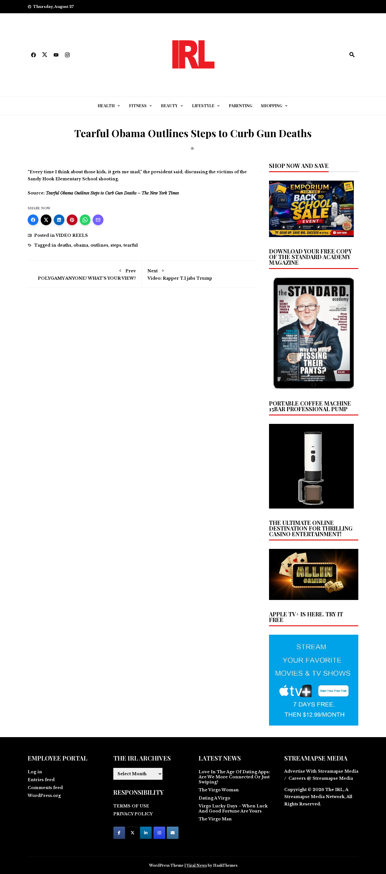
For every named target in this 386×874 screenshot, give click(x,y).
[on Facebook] (119, 833)
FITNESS (138, 105)
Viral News (197, 865)
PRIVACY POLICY (133, 813)
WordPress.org (44, 795)
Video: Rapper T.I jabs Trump (180, 274)
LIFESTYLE (203, 105)
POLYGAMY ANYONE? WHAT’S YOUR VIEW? (87, 274)
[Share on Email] (98, 219)
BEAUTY (169, 105)
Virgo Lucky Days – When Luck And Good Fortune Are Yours (233, 808)
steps (115, 245)
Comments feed (45, 787)
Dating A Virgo (214, 798)
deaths (64, 245)
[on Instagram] (159, 833)
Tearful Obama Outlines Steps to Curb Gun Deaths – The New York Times (112, 193)
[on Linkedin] (146, 833)
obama (80, 245)
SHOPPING (271, 105)
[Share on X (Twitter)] (46, 219)
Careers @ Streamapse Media (321, 778)
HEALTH (106, 105)
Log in (35, 771)
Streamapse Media (304, 796)
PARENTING (240, 105)
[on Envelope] (173, 833)
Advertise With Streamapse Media (321, 771)
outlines (99, 245)
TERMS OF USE (131, 806)
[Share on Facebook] (33, 219)
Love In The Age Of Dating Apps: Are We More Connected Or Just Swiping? (234, 777)
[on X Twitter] (132, 833)
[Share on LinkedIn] (59, 219)
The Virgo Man (215, 819)
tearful (130, 245)
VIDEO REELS (72, 235)
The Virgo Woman (219, 789)
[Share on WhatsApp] (85, 219)
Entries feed (41, 779)
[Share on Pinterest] (72, 219)
